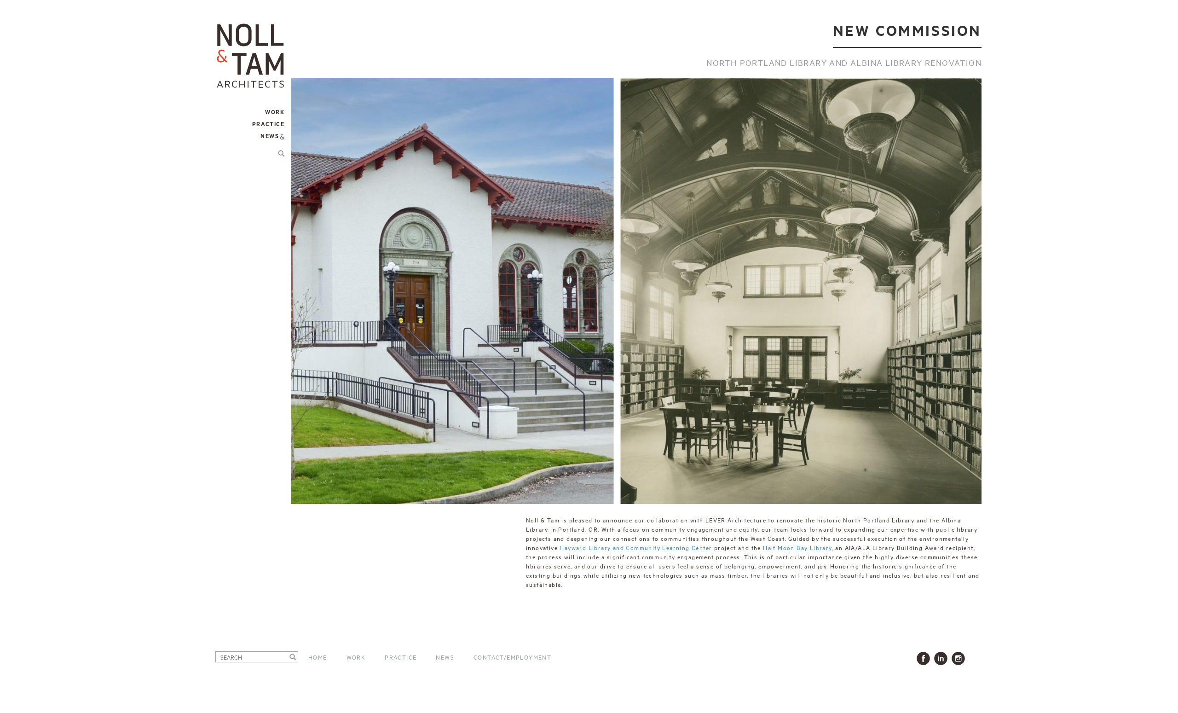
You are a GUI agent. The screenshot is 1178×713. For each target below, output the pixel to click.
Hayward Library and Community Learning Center (636, 547)
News (269, 136)
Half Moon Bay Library (797, 547)
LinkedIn (942, 658)
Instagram (960, 658)
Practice (400, 657)
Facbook (925, 658)
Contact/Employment (512, 657)
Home (317, 657)
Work (356, 657)
